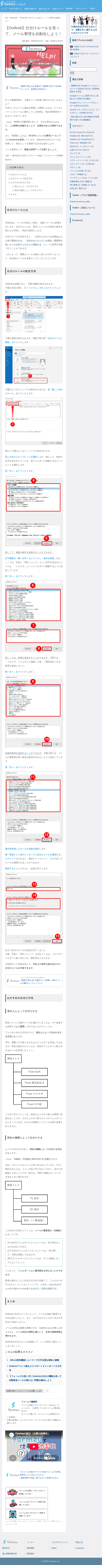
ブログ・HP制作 (77, 174)
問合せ (92, 9)
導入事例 (73, 185)
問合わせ (79, 1542)
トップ (4, 9)
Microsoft (85, 136)
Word (72, 146)
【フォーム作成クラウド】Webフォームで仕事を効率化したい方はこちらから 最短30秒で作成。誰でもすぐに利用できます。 (40, 1475)
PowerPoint (86, 139)
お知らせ (73, 150)
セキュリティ (75, 164)
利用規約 (30, 1554)
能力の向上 (43, 9)
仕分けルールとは (19, 174)
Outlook (73, 139)
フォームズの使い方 (78, 171)
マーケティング (76, 178)
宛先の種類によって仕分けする (28, 190)
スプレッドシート (77, 160)
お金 (84, 150)
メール (91, 178)
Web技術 (69, 9)
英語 (80, 188)
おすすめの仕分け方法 (21, 182)
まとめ (14, 194)
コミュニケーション (78, 157)
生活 (72, 188)
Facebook (80, 1548)
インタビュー (85, 146)
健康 (87, 181)
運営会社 (6, 1548)
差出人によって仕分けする (26, 186)
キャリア (73, 153)
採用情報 (30, 1548)
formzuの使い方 (15, 9)
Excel (79, 132)
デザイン (73, 167)
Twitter (54, 1548)
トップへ (30, 1542)
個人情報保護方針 (9, 1554)
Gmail (88, 132)
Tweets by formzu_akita (80, 201)
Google (73, 136)
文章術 (84, 185)
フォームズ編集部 (29, 1401)
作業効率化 (74, 181)
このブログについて (59, 1542)
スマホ (91, 160)
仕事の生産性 (29, 9)
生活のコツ (56, 9)
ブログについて (81, 9)
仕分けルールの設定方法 (22, 178)
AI (71, 132)
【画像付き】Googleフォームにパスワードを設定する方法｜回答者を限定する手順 (85, 89)
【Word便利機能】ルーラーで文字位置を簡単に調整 (34, 1360)
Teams (73, 143)
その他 (88, 164)
